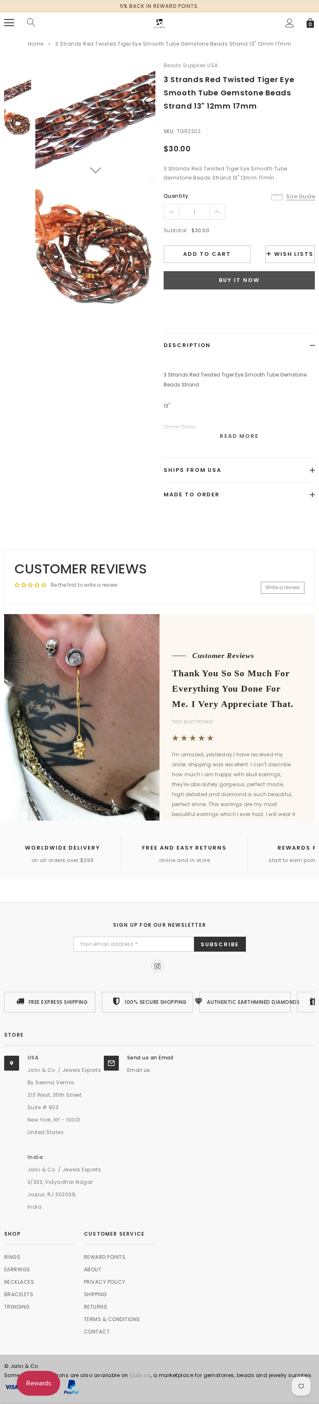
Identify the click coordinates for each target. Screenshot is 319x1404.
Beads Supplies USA (191, 65)
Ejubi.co (140, 1375)
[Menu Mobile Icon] (9, 23)
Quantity (176, 195)
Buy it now (239, 280)
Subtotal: (176, 230)
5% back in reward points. (159, 6)
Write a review (282, 587)
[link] (17, 91)
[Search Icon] (31, 23)
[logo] (159, 22)
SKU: (169, 131)
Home (36, 43)
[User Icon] (289, 23)
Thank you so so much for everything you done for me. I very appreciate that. (233, 688)
